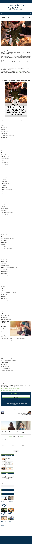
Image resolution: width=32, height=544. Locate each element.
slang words (25, 76)
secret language (18, 71)
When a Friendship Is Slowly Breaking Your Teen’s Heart (11, 502)
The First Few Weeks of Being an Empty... (8, 431)
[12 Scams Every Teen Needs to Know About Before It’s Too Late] (11, 518)
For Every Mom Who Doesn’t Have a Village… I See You (4, 513)
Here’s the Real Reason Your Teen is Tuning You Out (10, 390)
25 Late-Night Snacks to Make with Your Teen (10, 513)
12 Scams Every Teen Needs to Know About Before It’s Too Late (11, 522)
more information (21, 399)
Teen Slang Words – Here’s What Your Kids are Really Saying (11, 388)
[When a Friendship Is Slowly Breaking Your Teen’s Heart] (23, 425)
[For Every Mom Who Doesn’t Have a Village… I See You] (4, 510)
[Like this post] (14, 409)
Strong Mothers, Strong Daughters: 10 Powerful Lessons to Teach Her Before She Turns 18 (4, 523)
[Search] (30, 13)
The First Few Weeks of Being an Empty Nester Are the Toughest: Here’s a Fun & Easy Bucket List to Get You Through (4, 504)
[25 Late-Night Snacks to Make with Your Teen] (11, 510)
